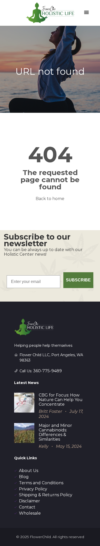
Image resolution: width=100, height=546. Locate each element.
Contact (27, 507)
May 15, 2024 (69, 446)
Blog (24, 476)
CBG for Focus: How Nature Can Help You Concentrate (61, 400)
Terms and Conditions (41, 482)
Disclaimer (29, 501)
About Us (28, 470)
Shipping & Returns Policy (45, 494)
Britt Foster (50, 411)
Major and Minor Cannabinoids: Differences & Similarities (55, 432)
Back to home (50, 198)
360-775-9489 (47, 370)
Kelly (43, 446)
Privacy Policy (33, 489)
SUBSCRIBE (78, 280)
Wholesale (30, 513)
